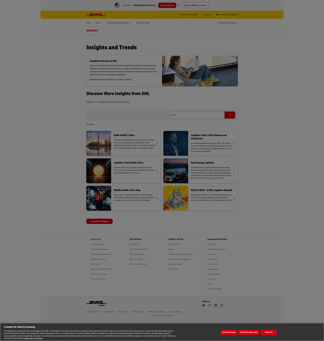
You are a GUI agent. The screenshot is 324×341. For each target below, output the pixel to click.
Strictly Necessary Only (249, 332)
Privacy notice (28, 338)
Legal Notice (38, 338)
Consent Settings (228, 332)
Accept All (268, 332)
